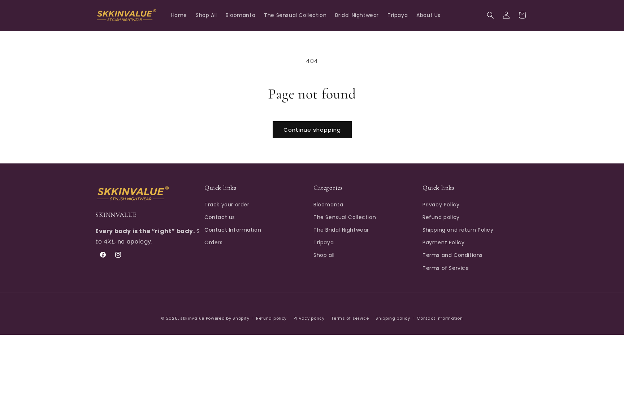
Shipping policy (393, 318)
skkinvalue (192, 318)
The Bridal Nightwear (341, 229)
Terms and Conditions (452, 255)
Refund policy (441, 217)
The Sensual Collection (344, 217)
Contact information (440, 318)
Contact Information (232, 229)
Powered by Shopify (228, 318)
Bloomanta (328, 204)
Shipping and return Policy (458, 229)
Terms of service (350, 318)
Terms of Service (445, 268)
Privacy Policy (440, 204)
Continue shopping (312, 129)
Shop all (324, 255)
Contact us (219, 217)
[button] (490, 15)
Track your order (227, 204)
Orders (213, 242)
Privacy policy (309, 318)
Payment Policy (443, 242)
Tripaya (323, 242)
